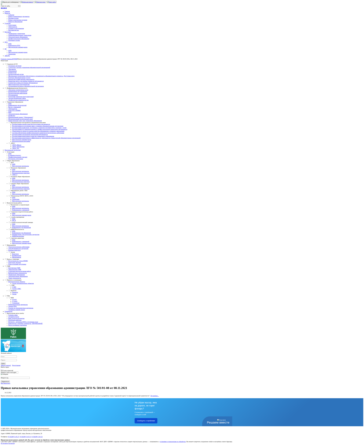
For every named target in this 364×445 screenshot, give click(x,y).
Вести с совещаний (14, 107)
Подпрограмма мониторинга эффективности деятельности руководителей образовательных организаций (46, 138)
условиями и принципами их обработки (173, 441)
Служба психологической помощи (22, 222)
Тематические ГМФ (14, 269)
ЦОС (6, 42)
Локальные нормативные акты (18, 90)
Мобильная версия (27, 2)
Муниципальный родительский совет (20, 119)
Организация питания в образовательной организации (26, 86)
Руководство (12, 72)
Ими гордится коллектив (16, 318)
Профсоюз (11, 115)
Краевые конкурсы (14, 250)
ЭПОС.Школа (16, 145)
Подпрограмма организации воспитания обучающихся (30, 134)
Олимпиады (8, 311)
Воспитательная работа (14, 203)
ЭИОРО (7, 56)
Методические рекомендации (17, 47)
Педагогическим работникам (17, 93)
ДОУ (12, 162)
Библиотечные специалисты (17, 273)
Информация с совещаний (20, 210)
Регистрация (16, 365)
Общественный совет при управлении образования (25, 121)
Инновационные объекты (16, 281)
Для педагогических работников (18, 247)
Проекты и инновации (14, 280)
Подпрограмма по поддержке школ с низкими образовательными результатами (37, 126)
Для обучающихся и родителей (18, 248)
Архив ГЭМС (16, 289)
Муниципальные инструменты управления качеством (28, 122)
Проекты (13, 290)
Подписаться (5, 381)
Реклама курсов (13, 18)
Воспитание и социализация (20, 205)
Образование (12, 71)
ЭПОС (13, 143)
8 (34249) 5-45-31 (25, 437)
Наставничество (13, 30)
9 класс (14, 299)
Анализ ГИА (12, 306)
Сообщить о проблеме (146, 421)
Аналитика (12, 54)
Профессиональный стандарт (17, 157)
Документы (12, 69)
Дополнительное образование (18, 37)
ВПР (9, 112)
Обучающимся (13, 95)
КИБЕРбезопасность (17, 229)
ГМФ (8, 266)
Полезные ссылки (14, 40)
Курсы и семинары (13, 259)
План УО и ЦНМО (14, 110)
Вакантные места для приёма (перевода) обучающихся (26, 81)
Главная (7, 11)
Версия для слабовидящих (11, 2)
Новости (7, 13)
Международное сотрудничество (19, 84)
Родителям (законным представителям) (21, 96)
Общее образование (13, 160)
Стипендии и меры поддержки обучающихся (23, 83)
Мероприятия (11, 245)
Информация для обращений (21, 227)
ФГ (6, 49)
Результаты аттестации (15, 159)
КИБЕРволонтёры (18, 236)
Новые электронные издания (17, 20)
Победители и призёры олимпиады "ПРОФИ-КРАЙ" (25, 323)
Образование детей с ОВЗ (19, 190)
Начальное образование (18, 168)
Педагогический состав (16, 74)
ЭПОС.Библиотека (18, 146)
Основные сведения (14, 66)
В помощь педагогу (14, 155)
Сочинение (15, 303)
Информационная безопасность (17, 88)
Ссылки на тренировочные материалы (20, 308)
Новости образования (15, 21)
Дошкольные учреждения (16, 33)
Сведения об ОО (12, 64)
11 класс (14, 301)
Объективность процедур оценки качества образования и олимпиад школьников (38, 131)
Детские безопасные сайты (17, 98)
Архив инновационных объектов (23, 283)
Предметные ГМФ (14, 268)
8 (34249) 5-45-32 (37, 437)
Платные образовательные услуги (19, 78)
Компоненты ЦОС (14, 45)
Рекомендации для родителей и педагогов (25, 234)
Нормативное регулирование (17, 91)
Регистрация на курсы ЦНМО (18, 261)
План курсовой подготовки (17, 264)
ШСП (14, 220)
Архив (13, 252)
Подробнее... (155, 396)
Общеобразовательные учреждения (19, 35)
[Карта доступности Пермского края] (13, 351)
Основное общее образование (20, 176)
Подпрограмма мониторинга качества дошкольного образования (33, 136)
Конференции (16, 255)
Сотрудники (12, 25)
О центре (8, 23)
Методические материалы (20, 166)
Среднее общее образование (20, 183)
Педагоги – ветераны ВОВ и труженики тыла (23, 322)
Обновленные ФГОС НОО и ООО (22, 196)
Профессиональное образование (18, 38)
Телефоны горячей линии (16, 310)
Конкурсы (15, 254)
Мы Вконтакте (5, 383)
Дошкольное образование (16, 274)
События (11, 15)
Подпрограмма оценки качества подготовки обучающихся (31, 124)
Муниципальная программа (21, 141)
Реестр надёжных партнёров (17, 325)
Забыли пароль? (6, 365)
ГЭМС (13, 285)
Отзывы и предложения (16, 28)
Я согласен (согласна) (8, 443)
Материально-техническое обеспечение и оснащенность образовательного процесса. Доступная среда (41, 76)
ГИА (8, 296)
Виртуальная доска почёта (15, 313)
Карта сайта (52, 2)
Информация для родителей (17, 105)
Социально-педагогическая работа (22, 212)
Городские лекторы (14, 262)
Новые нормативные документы (18, 16)
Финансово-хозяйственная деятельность (21, 79)
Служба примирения (17, 217)
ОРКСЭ (14, 174)
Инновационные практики (21, 173)
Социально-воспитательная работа (19, 271)
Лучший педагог (13, 317)
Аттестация (10, 152)
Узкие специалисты (14, 278)
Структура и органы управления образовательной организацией (29, 67)
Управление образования (15, 102)
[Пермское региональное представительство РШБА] (13, 338)
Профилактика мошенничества (18, 100)
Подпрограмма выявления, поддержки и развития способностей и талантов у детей (39, 128)
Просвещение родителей (13, 150)
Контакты (8, 32)
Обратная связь (40, 2)
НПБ (9, 44)
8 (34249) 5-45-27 (13, 437)
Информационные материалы (18, 304)
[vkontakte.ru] (2, 369)
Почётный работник (15, 320)
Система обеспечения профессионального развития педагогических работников (38, 133)
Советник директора (17, 238)
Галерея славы (13, 315)
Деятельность (12, 27)
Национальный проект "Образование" (20, 117)
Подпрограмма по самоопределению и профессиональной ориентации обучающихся (39, 129)
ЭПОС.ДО (15, 148)
